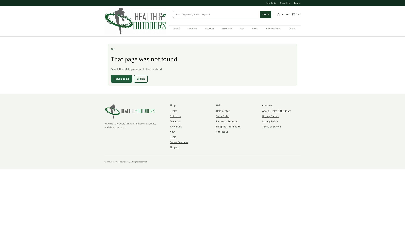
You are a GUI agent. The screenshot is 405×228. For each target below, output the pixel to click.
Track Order (285, 3)
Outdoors (192, 28)
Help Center (271, 3)
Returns (297, 3)
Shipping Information (228, 126)
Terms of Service (271, 126)
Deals (254, 28)
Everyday (209, 28)
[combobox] (216, 14)
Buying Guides (270, 116)
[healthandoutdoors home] (135, 21)
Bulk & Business (273, 28)
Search (265, 14)
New (242, 28)
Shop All (174, 147)
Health (177, 28)
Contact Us (222, 131)
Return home (121, 78)
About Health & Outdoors (276, 111)
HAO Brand (227, 28)
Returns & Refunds (226, 121)
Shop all (292, 28)
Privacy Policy (270, 121)
